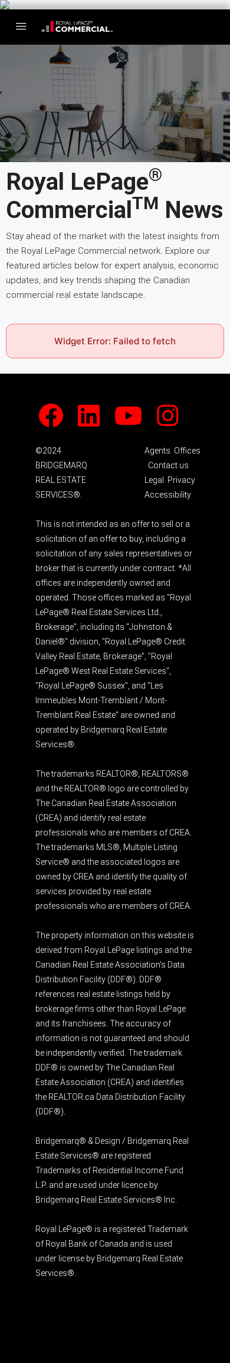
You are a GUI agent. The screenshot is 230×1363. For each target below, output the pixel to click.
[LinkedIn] (95, 422)
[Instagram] (174, 422)
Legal (154, 480)
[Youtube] (134, 422)
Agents (157, 450)
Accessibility (167, 494)
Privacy (181, 480)
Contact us (168, 465)
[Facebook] (57, 422)
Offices (187, 450)
